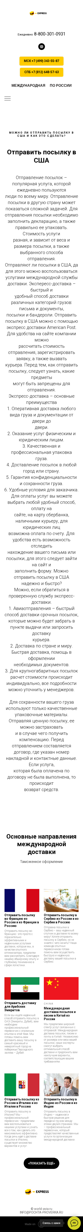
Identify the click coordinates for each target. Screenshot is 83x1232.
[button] (41, 46)
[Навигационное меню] (7, 99)
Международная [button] (28, 85)
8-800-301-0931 (49, 34)
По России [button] (61, 85)
